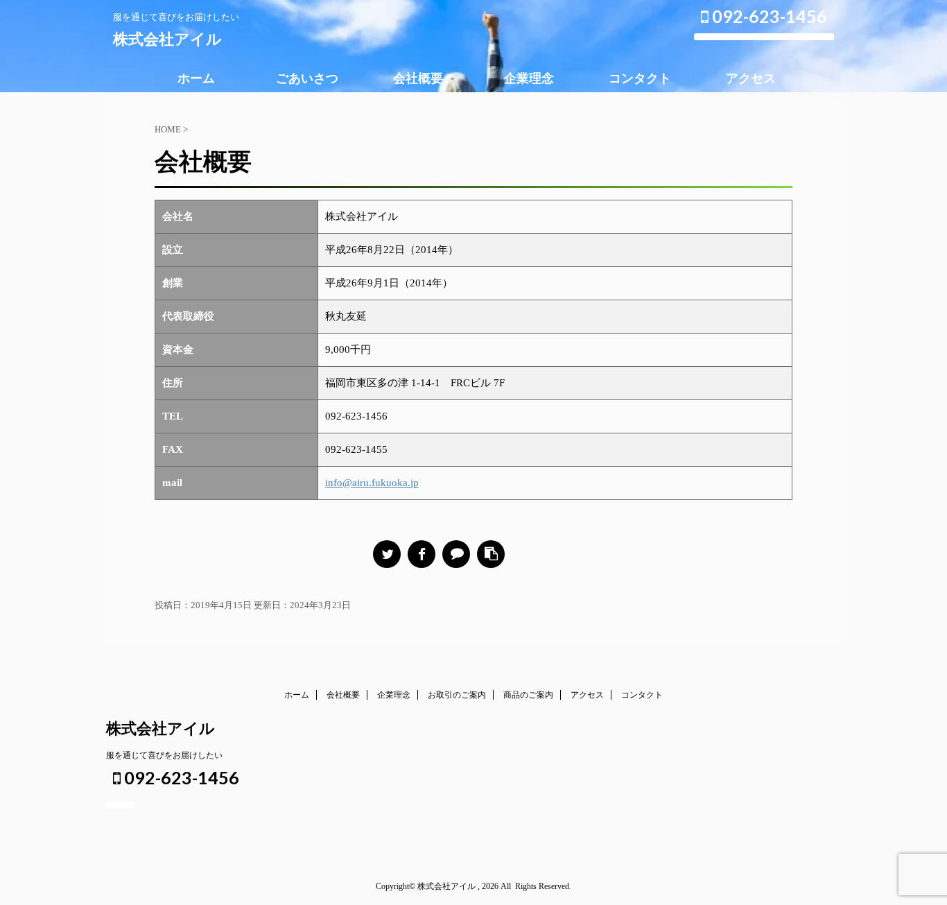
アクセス (751, 78)
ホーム (196, 78)
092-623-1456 (768, 16)
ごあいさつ (307, 78)
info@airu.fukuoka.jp (372, 482)
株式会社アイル (167, 39)
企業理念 (529, 78)
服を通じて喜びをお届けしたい (164, 755)
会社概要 (418, 78)
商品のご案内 (528, 695)
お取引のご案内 (457, 695)
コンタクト (640, 78)
